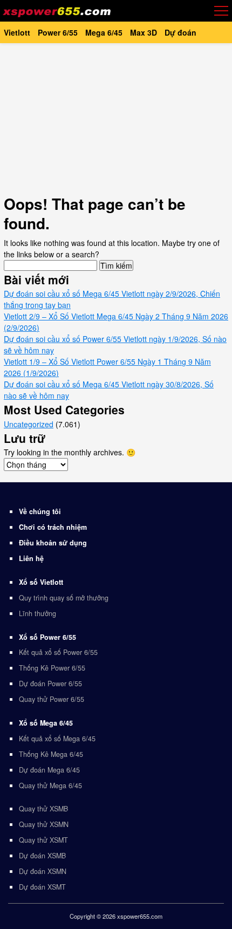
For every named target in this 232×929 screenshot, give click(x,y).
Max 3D (143, 32)
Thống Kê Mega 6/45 (51, 754)
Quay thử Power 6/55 (51, 699)
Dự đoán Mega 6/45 (49, 770)
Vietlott (17, 32)
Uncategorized (28, 424)
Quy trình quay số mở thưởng (63, 598)
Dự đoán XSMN (42, 871)
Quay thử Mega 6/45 (50, 785)
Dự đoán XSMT (42, 887)
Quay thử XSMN (44, 824)
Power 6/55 (58, 32)
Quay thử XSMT (43, 840)
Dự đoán (180, 32)
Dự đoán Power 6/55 (50, 683)
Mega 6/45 (103, 32)
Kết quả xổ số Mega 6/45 (57, 738)
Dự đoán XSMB (42, 855)
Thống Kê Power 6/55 (52, 668)
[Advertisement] (116, 118)
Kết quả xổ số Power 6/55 (58, 652)
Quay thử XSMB (43, 809)
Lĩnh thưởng (37, 613)
